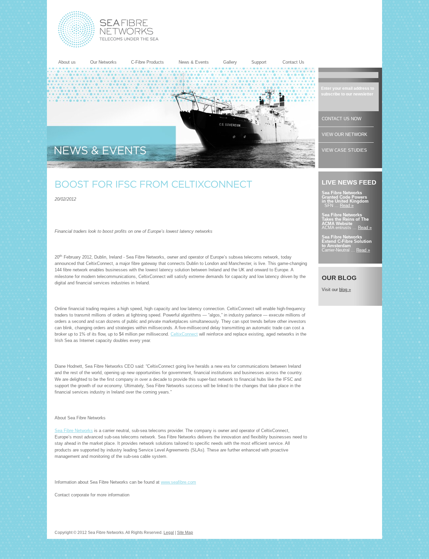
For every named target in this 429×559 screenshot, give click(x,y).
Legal (169, 533)
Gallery (226, 63)
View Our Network (344, 134)
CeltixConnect (184, 334)
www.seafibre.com (178, 482)
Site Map (185, 533)
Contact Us (293, 62)
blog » (345, 289)
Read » (347, 205)
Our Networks (99, 63)
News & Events (190, 63)
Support (258, 62)
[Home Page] (108, 29)
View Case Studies (344, 150)
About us (63, 63)
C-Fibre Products (143, 63)
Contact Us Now (341, 118)
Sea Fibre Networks (74, 430)
